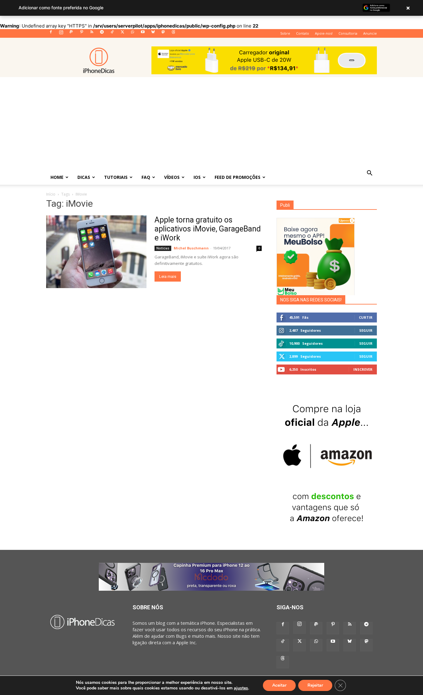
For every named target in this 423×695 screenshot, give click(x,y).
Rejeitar (315, 685)
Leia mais (167, 276)
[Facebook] (50, 33)
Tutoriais (116, 177)
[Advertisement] (211, 123)
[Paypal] (71, 33)
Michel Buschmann (191, 248)
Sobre (285, 33)
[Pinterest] (81, 33)
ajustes (241, 688)
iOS (197, 177)
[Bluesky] (153, 33)
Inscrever (363, 369)
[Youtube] (142, 33)
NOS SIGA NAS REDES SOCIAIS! (311, 299)
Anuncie (370, 33)
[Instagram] (61, 33)
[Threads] (173, 33)
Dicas (83, 177)
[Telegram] (102, 33)
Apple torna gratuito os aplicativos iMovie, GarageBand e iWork (208, 228)
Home (56, 177)
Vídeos (172, 177)
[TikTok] (112, 33)
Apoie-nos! (324, 33)
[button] (369, 174)
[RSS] (91, 33)
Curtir (366, 317)
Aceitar (279, 685)
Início (50, 194)
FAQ (146, 177)
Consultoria (347, 33)
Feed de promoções (237, 177)
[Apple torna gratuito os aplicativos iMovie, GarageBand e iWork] (96, 251)
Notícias (162, 248)
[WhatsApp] (132, 33)
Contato (302, 33)
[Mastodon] (163, 33)
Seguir (366, 330)
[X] (122, 33)
